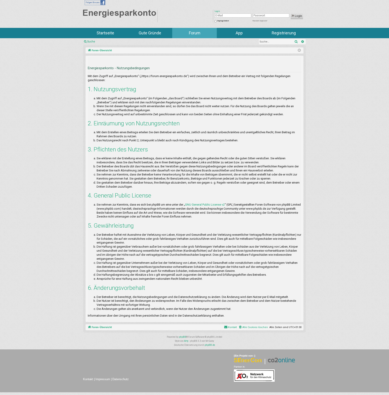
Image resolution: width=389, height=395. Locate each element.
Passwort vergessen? (260, 21)
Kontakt (88, 379)
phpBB (182, 337)
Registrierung (284, 33)
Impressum (102, 379)
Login (298, 16)
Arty (186, 341)
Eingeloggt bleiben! (223, 21)
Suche (91, 41)
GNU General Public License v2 (205, 204)
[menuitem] (253, 327)
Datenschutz (120, 379)
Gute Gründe (150, 33)
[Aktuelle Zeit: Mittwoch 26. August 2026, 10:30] (299, 50)
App (239, 33)
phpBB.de (210, 345)
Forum (194, 33)
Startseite (105, 33)
